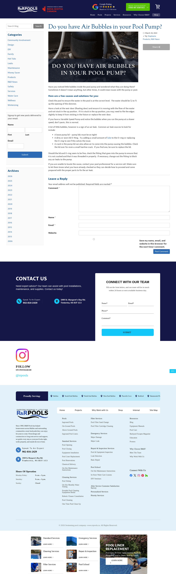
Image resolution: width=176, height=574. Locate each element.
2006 (10, 241)
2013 (10, 236)
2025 (10, 181)
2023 (10, 190)
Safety (11, 86)
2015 (10, 227)
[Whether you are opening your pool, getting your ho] (114, 362)
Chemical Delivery (69, 464)
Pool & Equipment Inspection (102, 452)
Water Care (13, 96)
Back (173, 371)
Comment (54, 188)
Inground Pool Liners (70, 434)
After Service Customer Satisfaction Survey (105, 487)
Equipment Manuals (137, 426)
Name (52, 217)
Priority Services (97, 495)
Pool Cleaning (67, 500)
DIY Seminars (96, 479)
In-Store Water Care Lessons (101, 475)
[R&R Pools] (27, 9)
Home (92, 15)
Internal (136, 410)
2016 (10, 222)
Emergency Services (99, 433)
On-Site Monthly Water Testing (70, 486)
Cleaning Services (69, 477)
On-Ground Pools (68, 426)
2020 (10, 204)
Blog (131, 422)
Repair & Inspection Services (102, 448)
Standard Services (69, 441)
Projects (108, 15)
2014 (10, 232)
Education (133, 438)
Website (52, 233)
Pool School (95, 467)
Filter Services (96, 418)
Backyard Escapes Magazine (140, 434)
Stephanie (152, 36)
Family (11, 54)
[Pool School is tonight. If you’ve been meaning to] (145, 362)
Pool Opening (67, 445)
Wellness (12, 100)
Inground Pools (67, 422)
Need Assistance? (137, 7)
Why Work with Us (100, 410)
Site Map (154, 410)
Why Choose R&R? (142, 15)
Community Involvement (19, 40)
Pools (100, 15)
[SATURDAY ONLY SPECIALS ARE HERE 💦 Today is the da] (83, 362)
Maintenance (14, 68)
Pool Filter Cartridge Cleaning (102, 426)
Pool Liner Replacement (71, 457)
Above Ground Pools (69, 430)
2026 (10, 176)
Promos (132, 442)
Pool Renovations (68, 460)
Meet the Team (135, 453)
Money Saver (14, 72)
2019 (10, 208)
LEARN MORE (117, 560)
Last (27, 135)
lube (109, 138)
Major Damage (96, 437)
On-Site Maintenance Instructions (69, 469)
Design (11, 45)
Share (155, 47)
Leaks (10, 63)
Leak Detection (96, 456)
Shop (156, 15)
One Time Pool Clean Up (71, 504)
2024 (10, 185)
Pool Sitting (66, 481)
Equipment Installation (70, 453)
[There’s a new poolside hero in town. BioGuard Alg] (52, 362)
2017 (10, 218)
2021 (10, 199)
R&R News (155, 39)
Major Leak (95, 441)
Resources (127, 15)
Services (117, 15)
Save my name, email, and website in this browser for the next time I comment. (153, 243)
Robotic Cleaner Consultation (72, 496)
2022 (10, 195)
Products (146, 39)
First (10, 135)
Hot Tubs (12, 58)
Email (52, 225)
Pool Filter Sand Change (100, 422)
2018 (10, 213)
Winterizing (13, 105)
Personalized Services (99, 492)
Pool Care (133, 430)
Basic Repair (95, 460)
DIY (9, 49)
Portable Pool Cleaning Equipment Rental (70, 491)
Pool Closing (67, 449)
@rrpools (22, 375)
